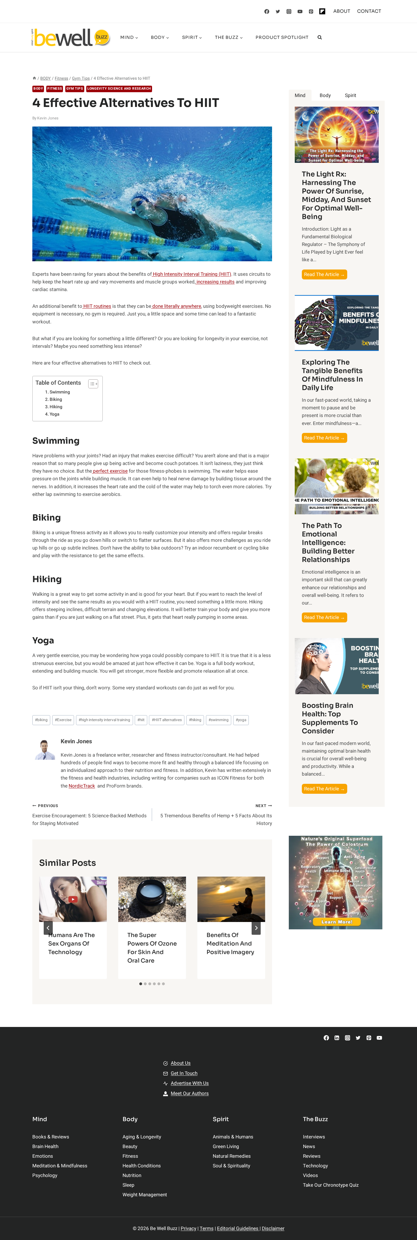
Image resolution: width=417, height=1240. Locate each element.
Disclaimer (273, 1228)
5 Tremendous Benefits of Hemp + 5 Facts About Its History (216, 815)
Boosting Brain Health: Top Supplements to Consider (330, 718)
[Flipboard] (322, 11)
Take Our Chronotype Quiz (331, 1185)
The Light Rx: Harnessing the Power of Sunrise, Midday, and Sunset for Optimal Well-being (336, 195)
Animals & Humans (233, 1136)
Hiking (56, 407)
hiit (140, 720)
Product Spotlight (282, 37)
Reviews (312, 1156)
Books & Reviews (50, 1136)
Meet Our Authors (190, 1093)
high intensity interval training (104, 720)
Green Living (226, 1146)
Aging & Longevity (142, 1136)
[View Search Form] (319, 37)
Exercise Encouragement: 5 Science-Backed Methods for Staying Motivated (89, 815)
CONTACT (369, 11)
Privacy (188, 1228)
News (309, 1146)
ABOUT (341, 11)
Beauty (130, 1146)
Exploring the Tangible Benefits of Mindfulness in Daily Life (332, 375)
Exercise (63, 720)
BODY (38, 88)
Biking (56, 399)
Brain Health (45, 1146)
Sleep (128, 1185)
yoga (241, 720)
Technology (315, 1165)
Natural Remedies (232, 1156)
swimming (218, 720)
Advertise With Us (190, 1083)
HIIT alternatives (167, 720)
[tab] (140, 983)
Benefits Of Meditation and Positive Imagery (230, 944)
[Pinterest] (311, 11)
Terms (207, 1228)
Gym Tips (74, 88)
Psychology (44, 1175)
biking (41, 720)
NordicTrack (82, 786)
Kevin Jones (47, 118)
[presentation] (73, 899)
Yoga (54, 414)
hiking (195, 720)
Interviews (314, 1136)
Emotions (42, 1156)
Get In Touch (184, 1073)
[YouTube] (300, 11)
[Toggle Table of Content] (90, 384)
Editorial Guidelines (238, 1228)
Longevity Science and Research (119, 88)
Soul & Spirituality (231, 1165)
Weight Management (145, 1194)
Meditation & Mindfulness (59, 1165)
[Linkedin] (337, 1038)
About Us (181, 1063)
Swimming (60, 392)
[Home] (34, 78)
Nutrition (132, 1175)
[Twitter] (278, 11)
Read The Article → (325, 275)
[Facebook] (267, 11)
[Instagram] (289, 11)
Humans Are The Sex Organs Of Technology (71, 944)
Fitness (54, 88)
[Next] (256, 928)
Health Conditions (142, 1165)
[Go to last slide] (48, 928)
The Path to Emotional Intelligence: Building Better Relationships (328, 542)
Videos (310, 1175)
